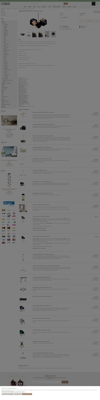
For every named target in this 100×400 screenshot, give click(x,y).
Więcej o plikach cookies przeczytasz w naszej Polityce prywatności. (13, 391)
